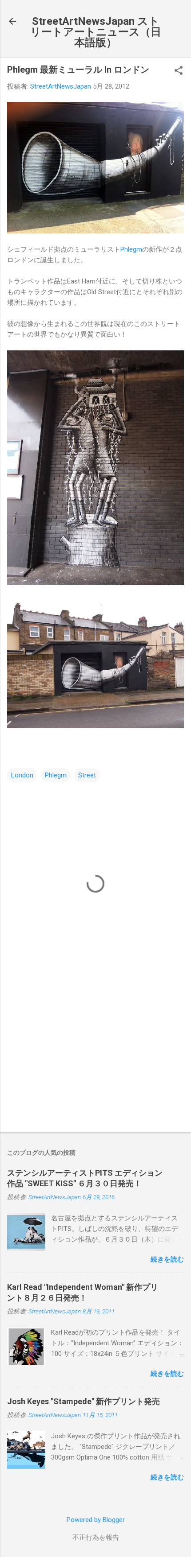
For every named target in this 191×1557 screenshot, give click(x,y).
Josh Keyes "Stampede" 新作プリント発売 (83, 1401)
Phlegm (131, 249)
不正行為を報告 (95, 1537)
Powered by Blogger (96, 1520)
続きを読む (167, 1259)
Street (87, 775)
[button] (178, 71)
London (22, 775)
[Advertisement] (95, 1056)
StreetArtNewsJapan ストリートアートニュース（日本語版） (95, 32)
